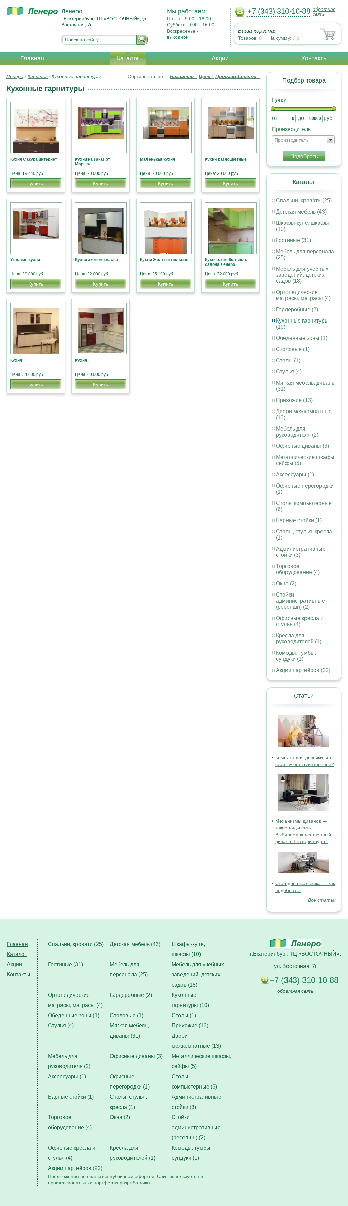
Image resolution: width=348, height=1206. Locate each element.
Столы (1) (288, 360)
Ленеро (14, 76)
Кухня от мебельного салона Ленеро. (226, 262)
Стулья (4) (289, 371)
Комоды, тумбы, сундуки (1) (296, 656)
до (301, 118)
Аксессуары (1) (295, 474)
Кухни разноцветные (226, 159)
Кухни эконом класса (96, 259)
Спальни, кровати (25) (304, 200)
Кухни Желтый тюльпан (164, 259)
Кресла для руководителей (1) (298, 638)
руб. (329, 118)
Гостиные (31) (293, 240)
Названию (183, 76)
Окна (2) (286, 583)
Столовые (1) (293, 349)
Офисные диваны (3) (302, 446)
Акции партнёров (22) (303, 670)
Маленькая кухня (157, 159)
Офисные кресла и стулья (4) (300, 621)
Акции (220, 58)
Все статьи (322, 900)
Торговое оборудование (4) (298, 569)
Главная (32, 58)
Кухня (16, 360)
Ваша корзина (256, 31)
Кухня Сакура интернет (33, 159)
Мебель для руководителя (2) (297, 432)
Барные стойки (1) (299, 520)
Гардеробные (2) (297, 309)
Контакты (314, 58)
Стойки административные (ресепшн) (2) (300, 601)
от (274, 118)
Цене (206, 76)
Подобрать (304, 156)
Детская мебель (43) (301, 212)
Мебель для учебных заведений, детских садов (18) (302, 275)
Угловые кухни (25, 259)
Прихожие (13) (294, 400)
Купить (35, 183)
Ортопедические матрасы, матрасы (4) (303, 295)
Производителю (237, 76)
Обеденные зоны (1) (301, 338)
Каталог (128, 58)
